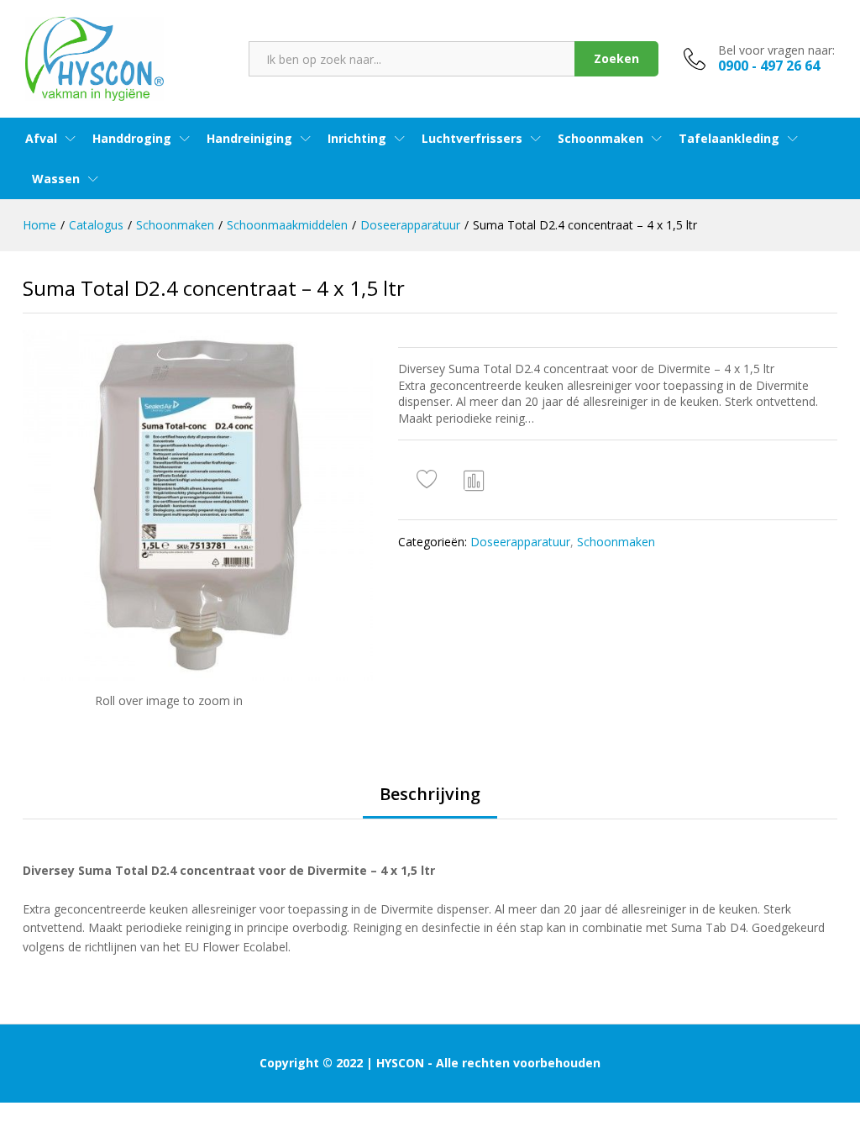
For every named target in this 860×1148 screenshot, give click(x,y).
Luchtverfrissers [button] (472, 139)
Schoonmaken (616, 542)
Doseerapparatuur (520, 542)
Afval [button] (41, 139)
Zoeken (616, 58)
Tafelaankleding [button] (729, 139)
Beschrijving (430, 794)
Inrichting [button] (357, 139)
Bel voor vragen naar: (776, 51)
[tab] (430, 802)
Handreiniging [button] (249, 139)
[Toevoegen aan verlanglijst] (429, 480)
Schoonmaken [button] (600, 139)
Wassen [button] (56, 179)
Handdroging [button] (131, 139)
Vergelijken (474, 480)
